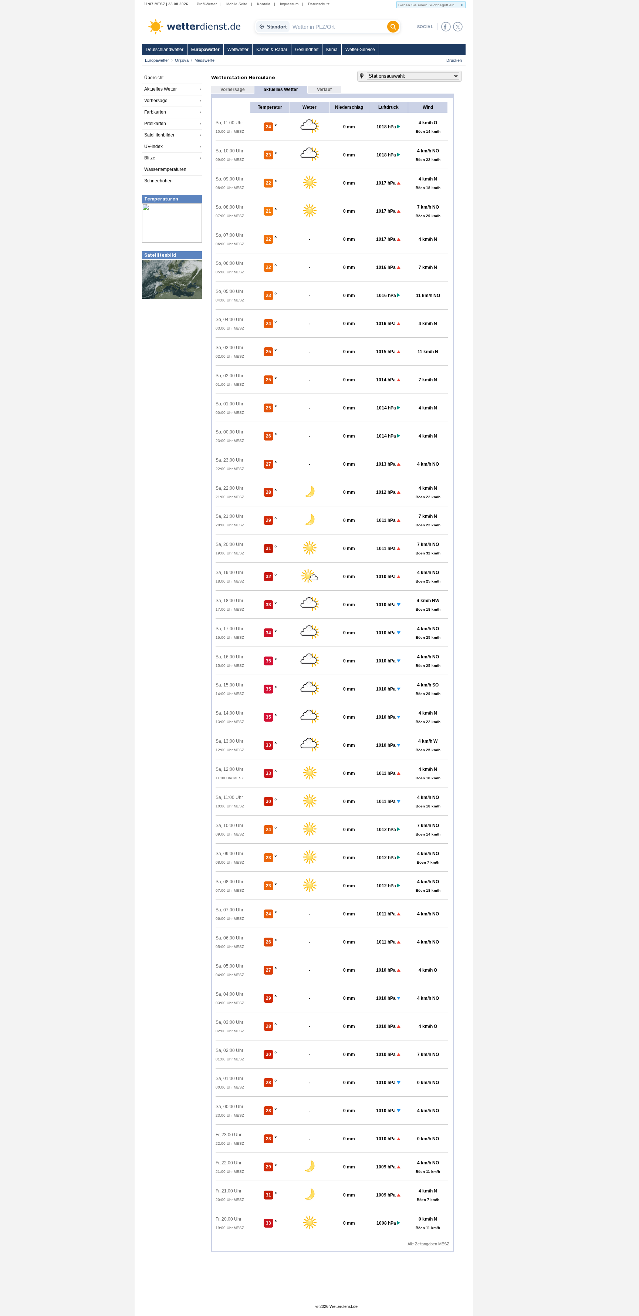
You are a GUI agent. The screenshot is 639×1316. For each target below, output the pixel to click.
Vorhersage (156, 100)
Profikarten (155, 123)
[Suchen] (393, 27)
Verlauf (324, 89)
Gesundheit (306, 49)
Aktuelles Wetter (160, 89)
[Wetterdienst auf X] (458, 26)
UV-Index (153, 146)
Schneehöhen (158, 180)
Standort (277, 27)
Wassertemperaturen (165, 169)
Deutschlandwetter (164, 49)
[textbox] (338, 26)
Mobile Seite (236, 4)
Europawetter (205, 49)
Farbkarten (155, 112)
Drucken (454, 60)
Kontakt (263, 4)
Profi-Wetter (207, 4)
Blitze (149, 158)
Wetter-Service (360, 49)
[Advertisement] (172, 355)
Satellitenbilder (159, 135)
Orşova (182, 60)
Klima (332, 49)
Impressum (289, 4)
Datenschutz (318, 4)
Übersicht (153, 77)
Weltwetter (237, 49)
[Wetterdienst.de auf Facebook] (446, 26)
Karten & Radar (271, 49)
